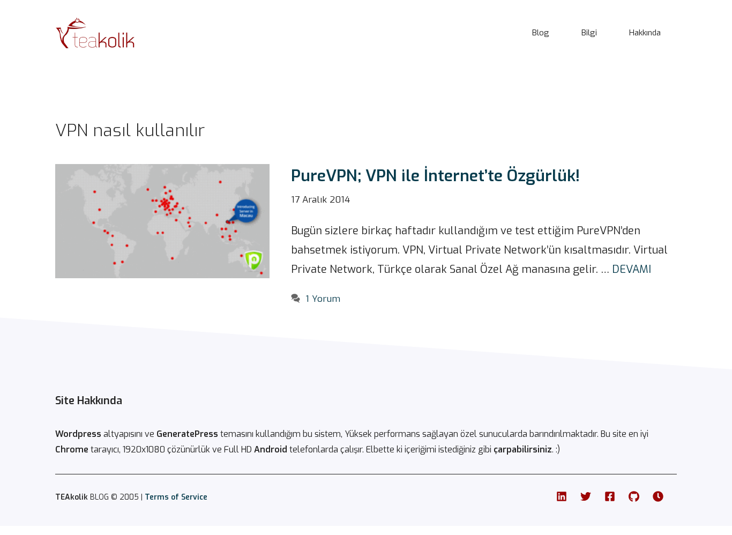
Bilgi (589, 32)
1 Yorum (322, 299)
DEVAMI (631, 269)
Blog (540, 32)
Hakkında (645, 32)
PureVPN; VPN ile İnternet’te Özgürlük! (435, 176)
